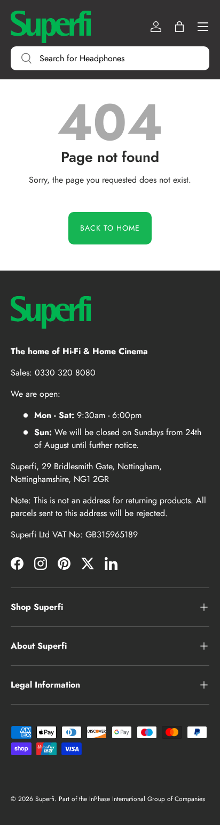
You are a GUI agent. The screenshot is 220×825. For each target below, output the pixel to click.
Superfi (44, 799)
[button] (179, 26)
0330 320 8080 (65, 372)
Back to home (110, 228)
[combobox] (110, 58)
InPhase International (117, 799)
